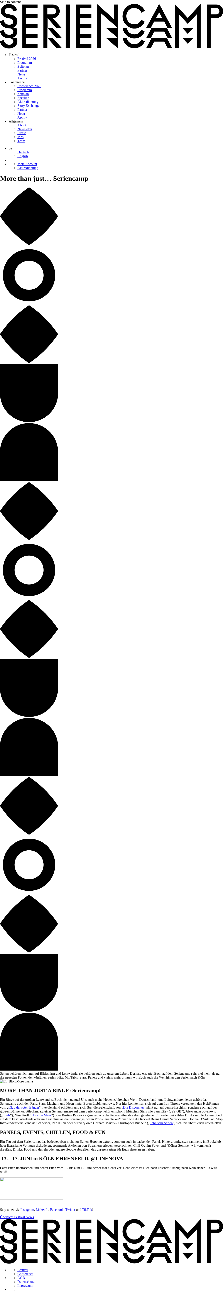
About (21, 125)
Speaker (23, 98)
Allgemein (16, 121)
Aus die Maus (41, 1115)
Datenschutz (25, 1281)
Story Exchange (28, 105)
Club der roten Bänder (23, 1107)
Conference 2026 (29, 86)
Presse (21, 133)
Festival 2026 (26, 58)
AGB (21, 1278)
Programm (24, 62)
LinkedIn (42, 1209)
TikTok (87, 1209)
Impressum (24, 1285)
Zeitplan (23, 66)
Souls (6, 1115)
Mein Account (27, 164)
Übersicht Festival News (17, 1217)
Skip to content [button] (10, 2)
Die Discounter (133, 1107)
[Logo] (111, 47)
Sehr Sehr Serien (161, 1123)
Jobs (20, 137)
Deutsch (23, 152)
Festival (14, 55)
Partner (22, 70)
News (21, 74)
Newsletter (24, 129)
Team (21, 141)
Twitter (70, 1209)
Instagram (27, 1209)
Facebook (57, 1209)
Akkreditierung (27, 102)
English (22, 156)
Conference (17, 82)
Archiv (22, 78)
